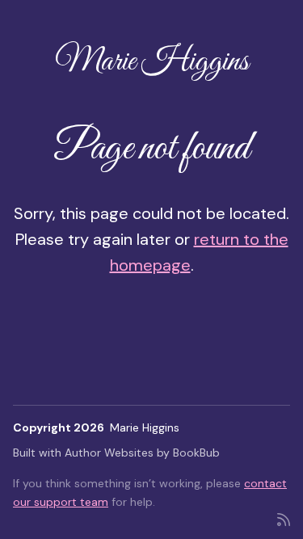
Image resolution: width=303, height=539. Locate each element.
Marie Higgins (152, 61)
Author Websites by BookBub (142, 452)
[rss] (283, 518)
